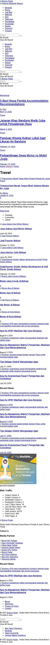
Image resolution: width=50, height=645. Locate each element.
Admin (5, 193)
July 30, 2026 (5, 452)
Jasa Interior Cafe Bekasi (13, 252)
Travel (2, 115)
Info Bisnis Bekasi (9, 554)
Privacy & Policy (12, 606)
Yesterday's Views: (13, 500)
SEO (6, 17)
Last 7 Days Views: (13, 504)
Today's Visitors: (12, 497)
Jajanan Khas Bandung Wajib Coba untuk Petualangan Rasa (22, 122)
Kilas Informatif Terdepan (12, 543)
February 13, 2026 (7, 146)
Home (2, 166)
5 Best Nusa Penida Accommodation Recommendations (24, 102)
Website (8, 14)
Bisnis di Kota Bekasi (10, 316)
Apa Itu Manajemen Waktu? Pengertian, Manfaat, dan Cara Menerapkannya (25, 346)
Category (9, 166)
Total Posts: (10, 514)
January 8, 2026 (6, 195)
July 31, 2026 (5, 436)
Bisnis (7, 10)
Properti (8, 31)
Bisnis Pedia (6, 552)
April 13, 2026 (6, 112)
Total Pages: (10, 516)
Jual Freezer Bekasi (10, 240)
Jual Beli (8, 12)
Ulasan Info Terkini (9, 550)
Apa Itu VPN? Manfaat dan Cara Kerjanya (21, 330)
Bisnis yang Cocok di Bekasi (14, 281)
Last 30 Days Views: (14, 507)
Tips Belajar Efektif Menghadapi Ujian (19, 361)
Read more (4, 211)
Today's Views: (11, 495)
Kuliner (8, 26)
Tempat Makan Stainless (15, 635)
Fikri (4, 109)
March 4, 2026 (6, 129)
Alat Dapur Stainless (13, 628)
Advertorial (4, 95)
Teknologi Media (8, 559)
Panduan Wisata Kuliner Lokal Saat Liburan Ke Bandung (23, 139)
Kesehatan (9, 24)
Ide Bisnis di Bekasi (10, 304)
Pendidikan (9, 21)
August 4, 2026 (6, 405)
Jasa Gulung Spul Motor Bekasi (16, 228)
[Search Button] (21, 35)
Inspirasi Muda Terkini (10, 547)
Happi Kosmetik (11, 633)
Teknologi (9, 19)
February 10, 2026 (7, 164)
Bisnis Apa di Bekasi (10, 293)
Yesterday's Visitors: (14, 502)
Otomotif (8, 28)
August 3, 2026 (6, 421)
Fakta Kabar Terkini (9, 545)
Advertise (9, 604)
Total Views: (10, 509)
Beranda (8, 8)
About (7, 601)
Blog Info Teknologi (9, 557)
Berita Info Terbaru (9, 541)
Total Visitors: (11, 511)
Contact (8, 608)
